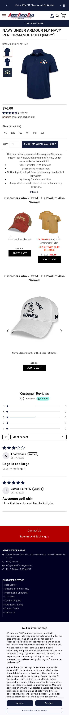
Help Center (10, 585)
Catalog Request (12, 600)
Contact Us (34, 530)
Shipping (6, 117)
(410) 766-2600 (13, 561)
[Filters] (5, 437)
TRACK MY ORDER (34, 23)
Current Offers (11, 608)
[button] (10, 113)
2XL (35, 133)
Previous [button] (10, 237)
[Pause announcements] (64, 5)
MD (13, 133)
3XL (42, 133)
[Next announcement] (60, 5)
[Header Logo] (21, 16)
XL (27, 133)
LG (20, 133)
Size (11, 126)
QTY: (5, 144)
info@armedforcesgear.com (19, 565)
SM (5, 133)
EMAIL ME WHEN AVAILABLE (40, 144)
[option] (34, 5)
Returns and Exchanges (34, 536)
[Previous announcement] (7, 5)
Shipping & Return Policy (16, 588)
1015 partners (26, 633)
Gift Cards (9, 596)
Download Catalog (13, 604)
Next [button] (58, 237)
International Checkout (15, 592)
